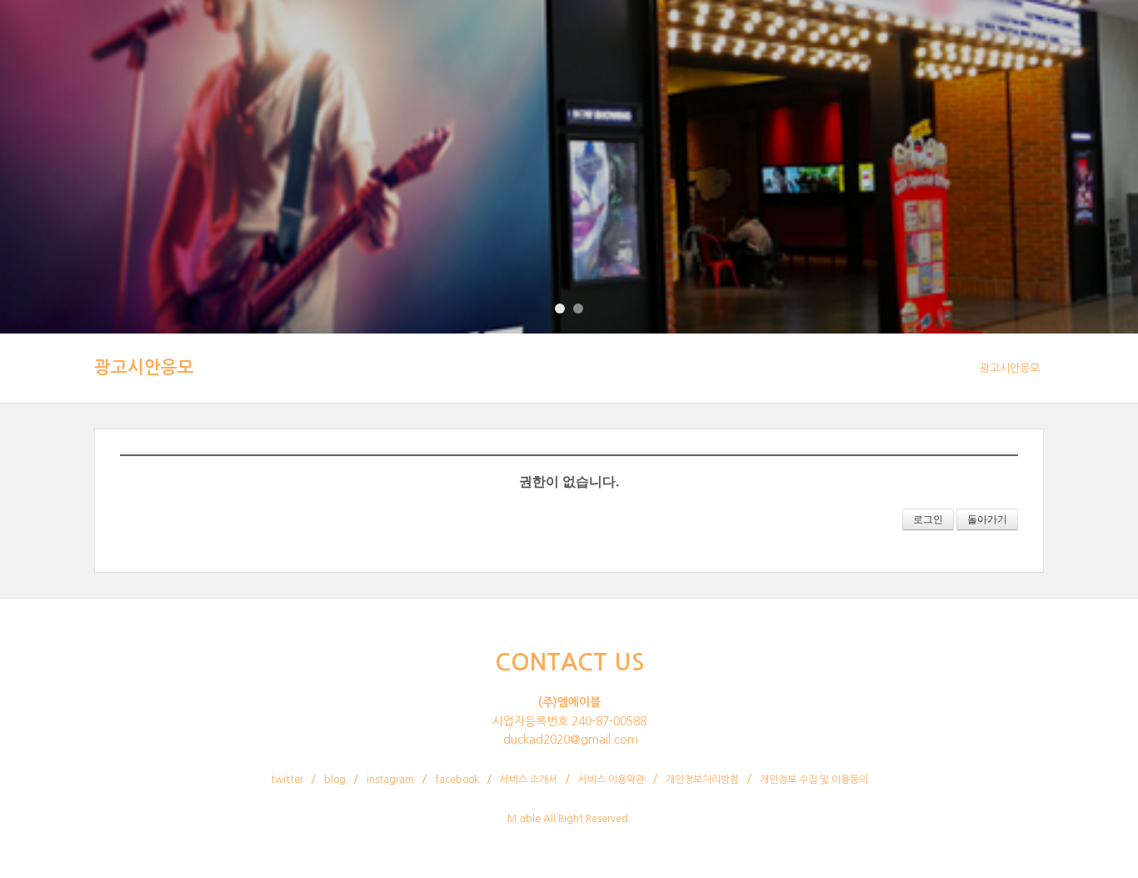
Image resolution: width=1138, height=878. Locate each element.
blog (335, 780)
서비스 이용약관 (611, 780)
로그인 (928, 519)
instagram (390, 780)
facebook (457, 780)
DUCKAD (74, 37)
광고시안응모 (144, 367)
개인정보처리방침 (702, 780)
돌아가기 (987, 519)
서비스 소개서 (528, 780)
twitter (287, 780)
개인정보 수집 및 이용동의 (814, 780)
